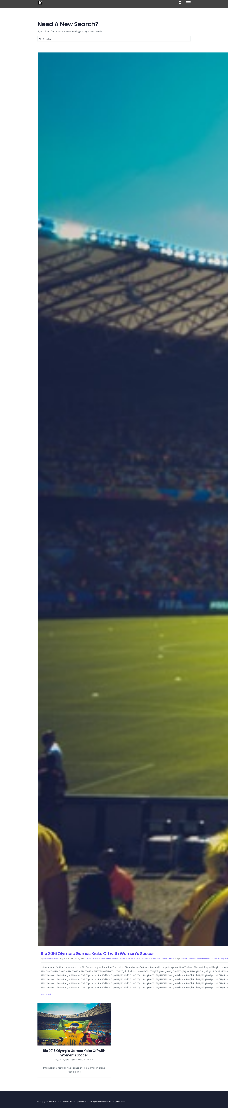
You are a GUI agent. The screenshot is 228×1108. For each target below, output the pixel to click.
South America (132, 958)
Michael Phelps (203, 958)
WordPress (120, 1101)
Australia (88, 958)
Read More (45, 994)
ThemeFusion (83, 1101)
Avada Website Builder (67, 1101)
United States (150, 958)
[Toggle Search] (180, 2)
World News (162, 958)
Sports (141, 958)
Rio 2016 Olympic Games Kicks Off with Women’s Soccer (97, 953)
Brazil (95, 958)
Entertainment (105, 958)
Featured (115, 958)
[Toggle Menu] (188, 2)
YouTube (171, 958)
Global (122, 958)
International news (188, 958)
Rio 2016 (213, 958)
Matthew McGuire (50, 958)
